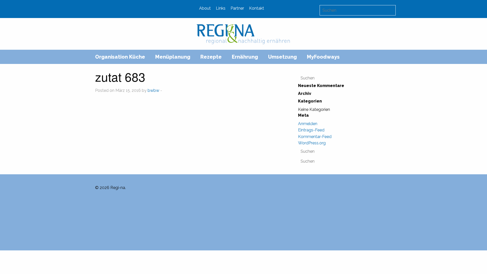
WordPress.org (312, 143)
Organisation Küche (120, 57)
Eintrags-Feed (311, 130)
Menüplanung (172, 57)
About (205, 8)
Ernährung (245, 57)
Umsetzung (282, 57)
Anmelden (307, 123)
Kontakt (256, 8)
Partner (237, 8)
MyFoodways (323, 57)
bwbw (153, 90)
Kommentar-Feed (315, 136)
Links (220, 8)
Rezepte (211, 57)
